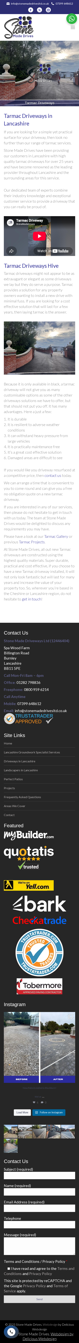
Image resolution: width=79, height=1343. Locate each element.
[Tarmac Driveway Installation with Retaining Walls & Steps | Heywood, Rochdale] (54, 1132)
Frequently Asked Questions (22, 797)
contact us (52, 475)
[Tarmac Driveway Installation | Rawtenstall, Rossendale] (39, 1132)
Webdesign (50, 1324)
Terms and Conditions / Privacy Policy (35, 1261)
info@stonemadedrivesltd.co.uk (30, 3)
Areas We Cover (14, 806)
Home (8, 743)
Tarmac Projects (32, 542)
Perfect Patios (13, 779)
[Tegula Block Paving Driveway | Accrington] (11, 1132)
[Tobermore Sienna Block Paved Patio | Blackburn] (25, 1132)
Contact (9, 815)
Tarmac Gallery (56, 536)
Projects (9, 788)
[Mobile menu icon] (73, 27)
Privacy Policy (40, 1273)
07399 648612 (64, 3)
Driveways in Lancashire (19, 761)
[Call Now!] (11, 1332)
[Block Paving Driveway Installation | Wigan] (11, 1146)
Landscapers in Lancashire (21, 770)
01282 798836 (28, 682)
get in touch (31, 599)
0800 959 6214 (36, 689)
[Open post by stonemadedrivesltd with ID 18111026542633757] (39, 1047)
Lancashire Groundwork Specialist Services (32, 752)
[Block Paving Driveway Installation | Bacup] (68, 1132)
